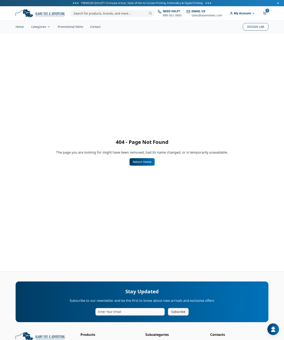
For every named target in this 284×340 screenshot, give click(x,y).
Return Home (142, 162)
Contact (95, 27)
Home (20, 27)
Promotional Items (70, 27)
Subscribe (178, 312)
